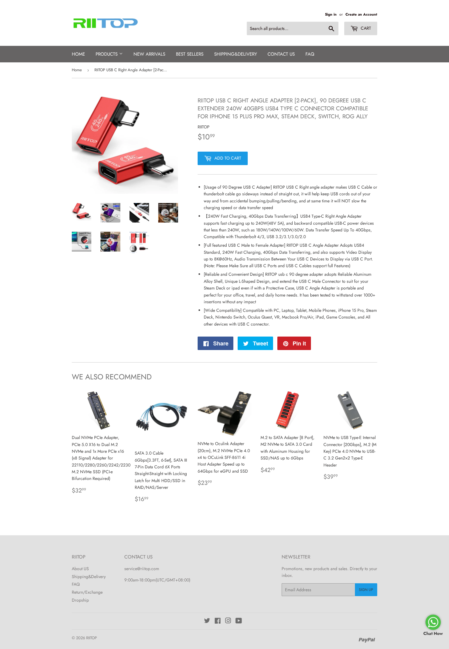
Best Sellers (189, 54)
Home (78, 54)
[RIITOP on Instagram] (228, 621)
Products (107, 54)
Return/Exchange (87, 592)
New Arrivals (149, 54)
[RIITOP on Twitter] (207, 621)
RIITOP (91, 638)
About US (80, 569)
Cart (365, 28)
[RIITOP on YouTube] (238, 621)
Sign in (331, 14)
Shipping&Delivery (89, 576)
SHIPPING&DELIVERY (235, 54)
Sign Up (366, 589)
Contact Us (281, 54)
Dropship (80, 600)
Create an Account (361, 14)
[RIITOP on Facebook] (217, 621)
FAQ (309, 54)
